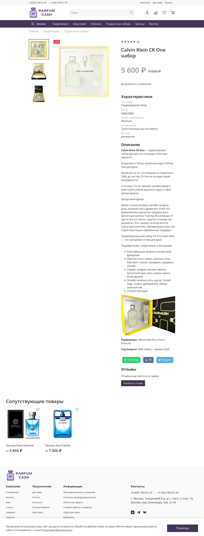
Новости (10, 517)
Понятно (182, 528)
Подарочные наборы (118, 23)
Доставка (157, 2)
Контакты (145, 2)
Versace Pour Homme (19, 445)
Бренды (139, 23)
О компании (12, 492)
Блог (8, 502)
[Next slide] (39, 99)
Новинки (96, 23)
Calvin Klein (127, 113)
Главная (33, 31)
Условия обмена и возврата (77, 507)
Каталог (41, 23)
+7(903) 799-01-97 (37, 2)
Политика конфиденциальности (79, 497)
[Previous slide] (58, 71)
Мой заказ (37, 512)
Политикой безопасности (57, 530)
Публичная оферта (73, 502)
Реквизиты (68, 517)
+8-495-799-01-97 (141, 492)
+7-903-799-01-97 (168, 492)
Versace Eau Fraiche (57, 445)
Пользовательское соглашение (79, 492)
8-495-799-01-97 (59, 2)
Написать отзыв (133, 383)
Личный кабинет (41, 507)
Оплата (168, 2)
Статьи (9, 507)
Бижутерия (79, 23)
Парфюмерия (60, 23)
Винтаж (153, 23)
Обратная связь (71, 512)
